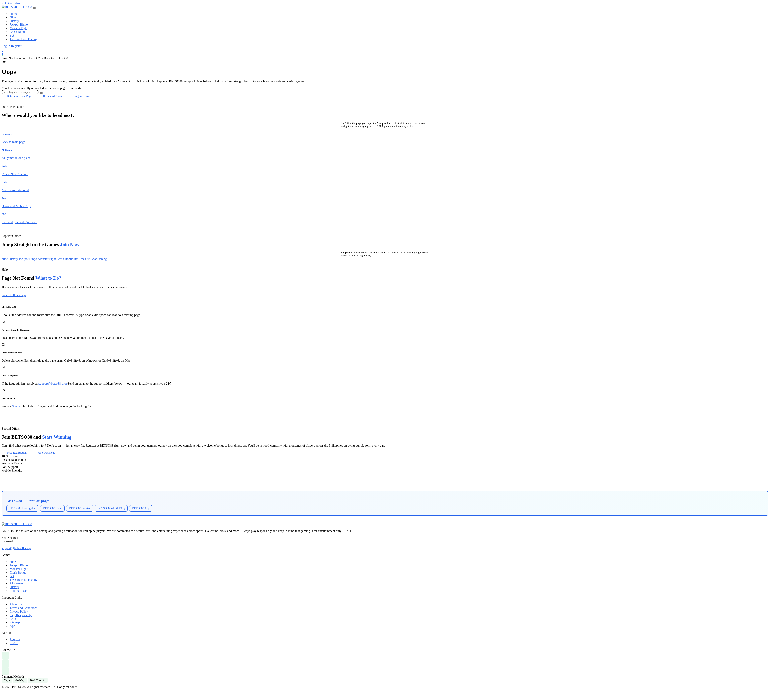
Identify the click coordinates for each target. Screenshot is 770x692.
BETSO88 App (140, 508)
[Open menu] (34, 8)
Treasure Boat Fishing (23, 39)
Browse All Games (54, 96)
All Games (16, 583)
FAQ (13, 618)
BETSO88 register (79, 508)
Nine (13, 17)
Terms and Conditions (23, 608)
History (14, 21)
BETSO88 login (52, 508)
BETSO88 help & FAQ (111, 508)
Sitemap (17, 406)
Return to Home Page (19, 96)
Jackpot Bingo (19, 24)
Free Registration (17, 452)
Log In (6, 46)
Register (16, 46)
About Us (16, 604)
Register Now (82, 96)
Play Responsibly (21, 615)
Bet (12, 35)
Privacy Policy (19, 611)
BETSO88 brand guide (22, 508)
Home (13, 13)
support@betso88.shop (53, 383)
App (12, 626)
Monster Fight (18, 28)
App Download (46, 452)
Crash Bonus (18, 31)
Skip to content (11, 3)
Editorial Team (19, 590)
